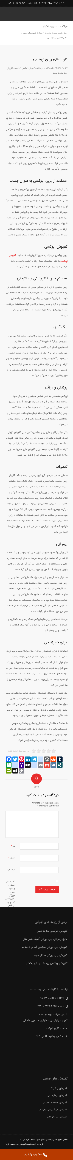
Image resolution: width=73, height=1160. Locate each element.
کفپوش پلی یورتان (57, 1117)
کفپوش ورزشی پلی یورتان (53, 1110)
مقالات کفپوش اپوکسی (33, 33)
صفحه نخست (51, 33)
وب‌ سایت (10, 870)
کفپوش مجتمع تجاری (55, 1103)
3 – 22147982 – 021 (50, 1006)
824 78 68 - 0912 (17, 2)
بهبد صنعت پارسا (32, 1139)
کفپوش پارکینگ (58, 1088)
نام (13, 846)
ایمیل (11, 858)
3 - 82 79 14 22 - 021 (39, 2)
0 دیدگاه (50, 68)
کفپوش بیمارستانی (57, 1096)
